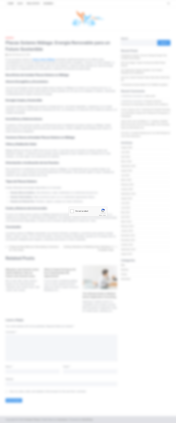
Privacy (100, 215)
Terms (104, 215)
